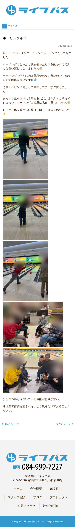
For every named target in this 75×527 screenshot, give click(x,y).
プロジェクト (59, 497)
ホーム (18, 488)
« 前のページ (10, 424)
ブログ (37, 497)
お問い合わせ (26, 505)
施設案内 (55, 488)
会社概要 (36, 488)
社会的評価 (50, 505)
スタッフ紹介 (17, 497)
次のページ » (64, 424)
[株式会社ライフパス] (37, 14)
